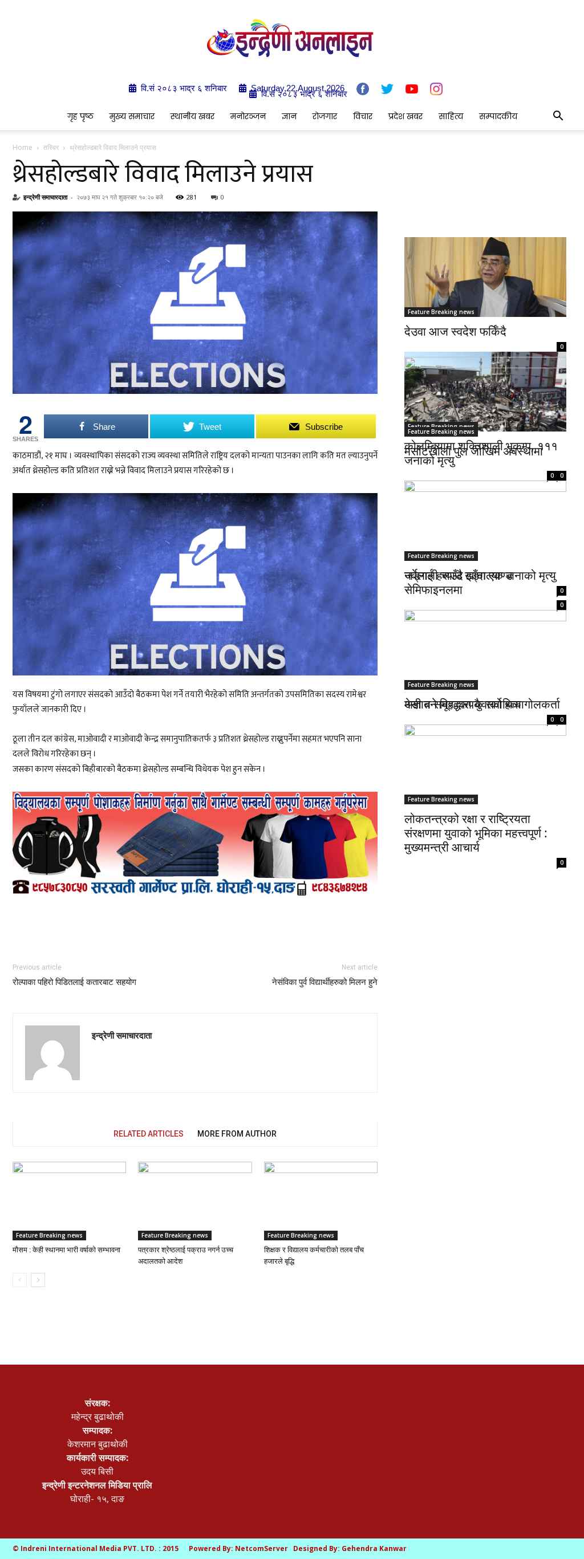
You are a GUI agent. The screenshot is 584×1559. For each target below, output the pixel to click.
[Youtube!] (411, 88)
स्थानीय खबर (192, 116)
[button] (557, 117)
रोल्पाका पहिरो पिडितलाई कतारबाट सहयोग (74, 982)
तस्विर (51, 147)
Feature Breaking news (49, 1235)
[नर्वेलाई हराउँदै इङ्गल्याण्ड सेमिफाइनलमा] (485, 519)
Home (23, 147)
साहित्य (451, 116)
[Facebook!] (362, 89)
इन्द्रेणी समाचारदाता (45, 197)
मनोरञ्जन (248, 116)
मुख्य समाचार (132, 116)
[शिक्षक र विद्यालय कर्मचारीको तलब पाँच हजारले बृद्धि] (321, 1201)
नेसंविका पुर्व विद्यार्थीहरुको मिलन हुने (325, 982)
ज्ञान (289, 116)
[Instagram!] (436, 89)
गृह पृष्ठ (80, 116)
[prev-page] (20, 1280)
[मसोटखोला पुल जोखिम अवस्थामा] (485, 397)
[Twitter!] (387, 89)
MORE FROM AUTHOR (237, 1134)
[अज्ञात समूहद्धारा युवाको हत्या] (485, 643)
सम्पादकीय (498, 116)
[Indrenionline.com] (292, 38)
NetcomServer (261, 1548)
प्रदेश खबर (405, 116)
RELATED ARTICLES (148, 1134)
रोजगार (325, 116)
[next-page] (38, 1280)
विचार (362, 116)
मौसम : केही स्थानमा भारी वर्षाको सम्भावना (66, 1249)
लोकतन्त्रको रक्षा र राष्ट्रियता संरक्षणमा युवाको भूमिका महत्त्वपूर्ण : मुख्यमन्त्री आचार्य (476, 833)
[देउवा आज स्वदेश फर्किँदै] (485, 277)
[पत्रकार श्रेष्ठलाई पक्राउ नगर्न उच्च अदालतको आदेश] (195, 1201)
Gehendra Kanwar (374, 1548)
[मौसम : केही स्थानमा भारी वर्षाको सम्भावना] (69, 1201)
